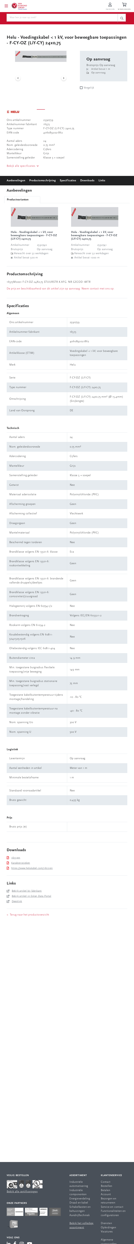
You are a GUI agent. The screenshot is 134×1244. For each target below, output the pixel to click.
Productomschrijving (42, 180)
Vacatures (107, 1231)
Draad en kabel (78, 1202)
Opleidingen (108, 1227)
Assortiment (78, 1175)
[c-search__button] (122, 18)
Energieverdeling (79, 1198)
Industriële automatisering (78, 1184)
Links (102, 180)
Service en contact (112, 1207)
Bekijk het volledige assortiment (81, 1225)
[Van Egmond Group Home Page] (19, 6)
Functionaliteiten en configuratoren (113, 1213)
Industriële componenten (78, 1192)
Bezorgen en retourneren (108, 1200)
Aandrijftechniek (79, 1215)
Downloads (87, 180)
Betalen (105, 1190)
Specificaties (68, 180)
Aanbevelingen (16, 180)
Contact (105, 1182)
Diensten (106, 1223)
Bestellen (106, 1186)
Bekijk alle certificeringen (22, 1191)
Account (106, 1194)
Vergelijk (89, 87)
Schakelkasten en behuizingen (80, 1209)
